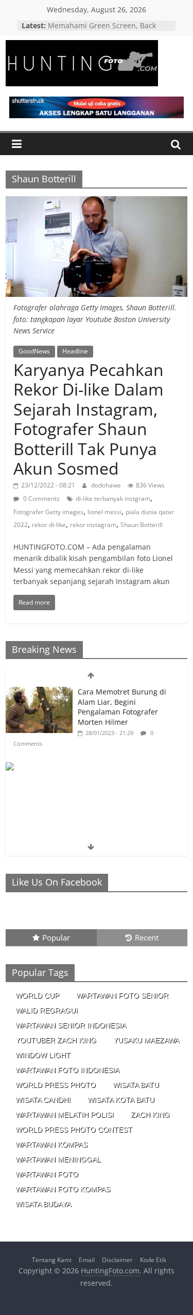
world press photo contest (73, 1129)
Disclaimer (117, 1259)
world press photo (55, 1085)
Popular (56, 937)
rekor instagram (93, 524)
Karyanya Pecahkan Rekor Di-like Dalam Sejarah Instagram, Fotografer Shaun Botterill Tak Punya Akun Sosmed (88, 419)
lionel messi (104, 512)
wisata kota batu (120, 1100)
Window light (43, 1055)
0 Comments (41, 498)
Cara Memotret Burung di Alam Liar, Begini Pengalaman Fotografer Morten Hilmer (122, 707)
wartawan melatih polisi (64, 1115)
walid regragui (46, 1010)
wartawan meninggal (58, 1159)
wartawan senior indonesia (70, 1025)
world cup (37, 995)
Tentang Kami (52, 1259)
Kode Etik (153, 1259)
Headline (75, 351)
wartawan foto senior (122, 995)
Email (87, 1259)
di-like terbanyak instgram (113, 498)
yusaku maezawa (146, 1040)
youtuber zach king (55, 1040)
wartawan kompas (51, 1144)
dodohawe (106, 485)
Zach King (150, 1115)
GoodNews (34, 351)
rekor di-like (49, 524)
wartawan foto (46, 1174)
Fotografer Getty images (48, 512)
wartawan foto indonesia (67, 1070)
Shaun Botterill (141, 524)
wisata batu (136, 1085)
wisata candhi (43, 1100)
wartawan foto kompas (62, 1189)
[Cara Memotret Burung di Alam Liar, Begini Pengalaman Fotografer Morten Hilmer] (39, 692)
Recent (147, 937)
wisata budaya (43, 1204)
